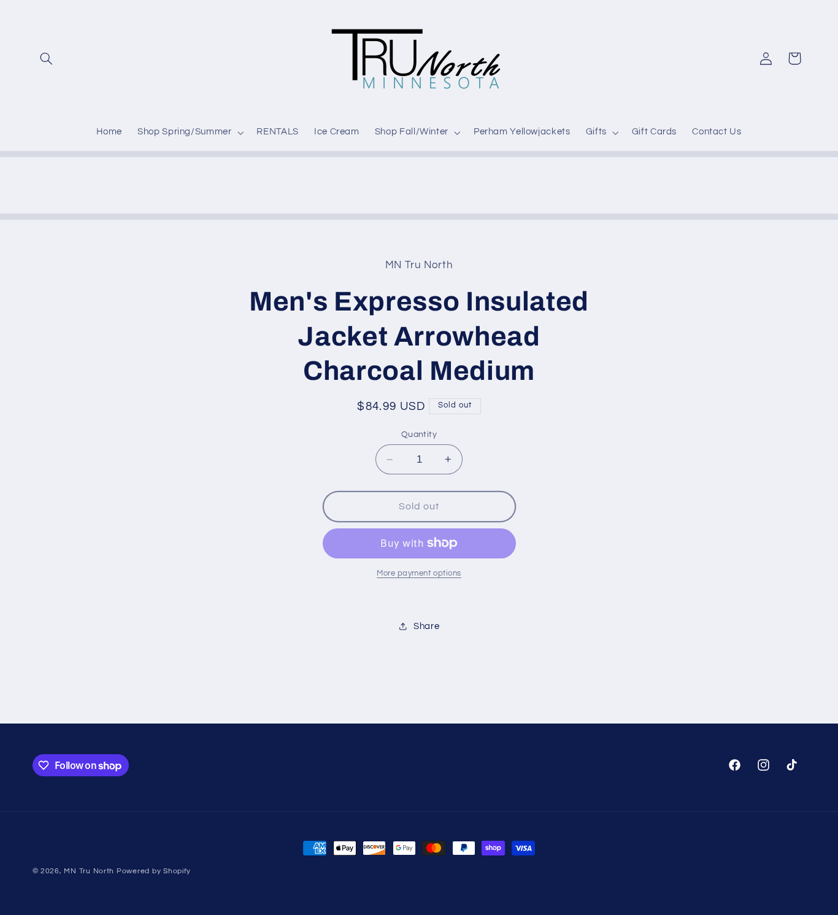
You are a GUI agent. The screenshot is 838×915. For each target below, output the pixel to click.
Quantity (419, 434)
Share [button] (426, 626)
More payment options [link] (419, 573)
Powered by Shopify (154, 871)
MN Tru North (89, 871)
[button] (47, 58)
